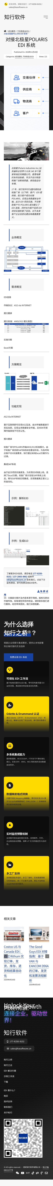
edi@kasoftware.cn (17, 579)
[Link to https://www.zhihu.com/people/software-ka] (28, 1173)
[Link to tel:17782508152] (42, 1173)
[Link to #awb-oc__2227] (46, 17)
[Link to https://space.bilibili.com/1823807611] (22, 1173)
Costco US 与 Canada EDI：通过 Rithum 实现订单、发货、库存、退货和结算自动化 (14, 961)
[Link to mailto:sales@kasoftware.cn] (46, 1173)
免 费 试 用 (26, 593)
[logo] (14, 15)
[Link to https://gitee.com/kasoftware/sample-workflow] (37, 1173)
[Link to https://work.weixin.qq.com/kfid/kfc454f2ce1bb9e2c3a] (17, 1173)
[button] (6, 956)
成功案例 (18, 56)
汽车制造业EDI (28, 56)
